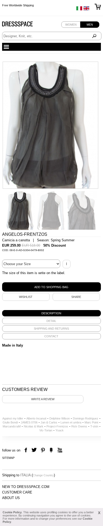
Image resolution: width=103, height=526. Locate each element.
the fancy (51, 450)
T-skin (94, 426)
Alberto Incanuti (36, 418)
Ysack (59, 430)
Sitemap (8, 457)
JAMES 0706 (29, 422)
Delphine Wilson (59, 418)
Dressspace (22, 25)
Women (71, 24)
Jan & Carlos (49, 422)
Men (90, 24)
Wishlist (25, 296)
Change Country (43, 475)
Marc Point (91, 422)
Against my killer (12, 418)
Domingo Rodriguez (85, 418)
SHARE (76, 296)
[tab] (51, 313)
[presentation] (51, 313)
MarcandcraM (12, 426)
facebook (26, 450)
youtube (59, 450)
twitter (34, 450)
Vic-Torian (45, 430)
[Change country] (79, 9)
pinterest (42, 450)
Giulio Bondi (10, 422)
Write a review (42, 399)
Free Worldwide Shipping (18, 5)
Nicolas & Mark (33, 426)
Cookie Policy (12, 512)
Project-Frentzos (57, 426)
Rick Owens (79, 426)
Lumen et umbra (70, 422)
